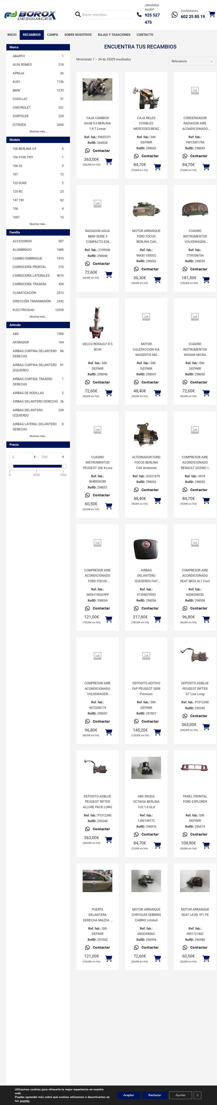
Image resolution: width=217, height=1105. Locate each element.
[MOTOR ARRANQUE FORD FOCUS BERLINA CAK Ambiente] (146, 211)
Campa (52, 35)
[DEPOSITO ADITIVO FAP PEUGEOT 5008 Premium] (146, 656)
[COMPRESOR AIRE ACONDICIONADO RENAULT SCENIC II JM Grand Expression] (195, 430)
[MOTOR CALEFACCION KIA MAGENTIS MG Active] (146, 316)
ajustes (24, 1101)
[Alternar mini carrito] (212, 14)
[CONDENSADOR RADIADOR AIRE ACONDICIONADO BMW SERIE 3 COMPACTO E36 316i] (195, 90)
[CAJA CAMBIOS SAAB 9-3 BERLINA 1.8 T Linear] (97, 89)
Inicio (12, 35)
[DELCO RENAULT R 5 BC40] (97, 324)
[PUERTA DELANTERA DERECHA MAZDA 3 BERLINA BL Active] (97, 881)
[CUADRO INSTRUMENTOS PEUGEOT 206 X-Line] (97, 430)
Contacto (145, 35)
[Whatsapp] (175, 14)
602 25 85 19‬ (193, 16)
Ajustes (180, 1095)
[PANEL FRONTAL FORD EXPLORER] (195, 768)
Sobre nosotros (78, 35)
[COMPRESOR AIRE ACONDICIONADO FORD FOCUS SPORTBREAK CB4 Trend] (97, 543)
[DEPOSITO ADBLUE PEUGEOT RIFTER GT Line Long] (195, 655)
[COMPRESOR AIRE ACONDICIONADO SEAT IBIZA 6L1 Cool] (195, 543)
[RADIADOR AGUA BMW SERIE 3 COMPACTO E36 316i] (97, 203)
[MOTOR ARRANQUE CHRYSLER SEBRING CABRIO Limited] (146, 881)
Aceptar (128, 1095)
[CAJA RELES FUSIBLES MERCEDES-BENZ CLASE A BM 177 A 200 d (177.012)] (146, 98)
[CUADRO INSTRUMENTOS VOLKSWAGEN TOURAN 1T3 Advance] (195, 211)
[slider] (10, 466)
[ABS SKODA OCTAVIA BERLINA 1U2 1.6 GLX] (146, 768)
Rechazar (154, 1095)
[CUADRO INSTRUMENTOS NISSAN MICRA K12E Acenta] (195, 316)
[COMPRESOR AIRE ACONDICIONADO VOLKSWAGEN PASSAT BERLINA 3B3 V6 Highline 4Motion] (97, 656)
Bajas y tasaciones (114, 35)
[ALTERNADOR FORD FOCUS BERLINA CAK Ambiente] (146, 437)
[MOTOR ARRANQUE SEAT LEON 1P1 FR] (195, 881)
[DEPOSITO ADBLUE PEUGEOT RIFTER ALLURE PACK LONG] (97, 768)
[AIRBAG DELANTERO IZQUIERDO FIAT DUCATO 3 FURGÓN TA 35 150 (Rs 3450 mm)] (146, 550)
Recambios (32, 35)
